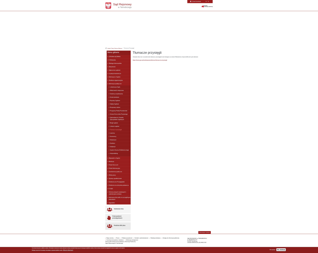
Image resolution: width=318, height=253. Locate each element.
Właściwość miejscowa (117, 90)
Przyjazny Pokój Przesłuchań (118, 110)
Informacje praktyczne (115, 83)
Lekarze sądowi (114, 126)
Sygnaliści (112, 202)
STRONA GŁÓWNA (114, 56)
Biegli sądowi (114, 123)
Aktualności (112, 66)
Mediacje (111, 161)
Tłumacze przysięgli (116, 129)
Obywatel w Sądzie (114, 158)
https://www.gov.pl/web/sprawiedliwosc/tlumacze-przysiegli (150, 60)
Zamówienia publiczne (115, 171)
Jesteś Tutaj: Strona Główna (114, 48)
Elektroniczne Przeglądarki (117, 182)
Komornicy (113, 136)
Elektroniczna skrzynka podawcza (119, 185)
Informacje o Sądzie (114, 77)
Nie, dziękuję (281, 249)
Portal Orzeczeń (113, 165)
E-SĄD (111, 188)
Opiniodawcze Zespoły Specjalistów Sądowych (117, 118)
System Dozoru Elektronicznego (119, 150)
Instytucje (113, 146)
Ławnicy (112, 133)
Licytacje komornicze (115, 73)
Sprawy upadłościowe (115, 178)
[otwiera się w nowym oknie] (207, 6)
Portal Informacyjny (114, 168)
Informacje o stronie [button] (204, 232)
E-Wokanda (112, 60)
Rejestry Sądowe (115, 100)
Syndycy (112, 143)
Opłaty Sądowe (114, 104)
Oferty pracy (112, 175)
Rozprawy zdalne (115, 107)
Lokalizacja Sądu (115, 87)
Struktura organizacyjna (116, 80)
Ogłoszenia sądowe (114, 70)
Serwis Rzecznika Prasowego (119, 114)
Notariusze (113, 140)
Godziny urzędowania (116, 94)
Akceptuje (272, 249)
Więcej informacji (68, 250)
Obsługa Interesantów (115, 63)
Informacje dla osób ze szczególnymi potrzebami (119, 198)
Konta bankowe (114, 97)
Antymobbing (114, 153)
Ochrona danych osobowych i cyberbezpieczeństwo (117, 193)
